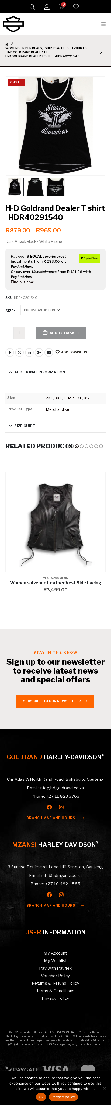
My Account (55, 953)
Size (9, 311)
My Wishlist (55, 960)
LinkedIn (29, 352)
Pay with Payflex (55, 968)
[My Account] (47, 7)
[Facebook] (49, 807)
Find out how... (23, 282)
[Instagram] (61, 807)
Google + (39, 352)
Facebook (9, 352)
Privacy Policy (55, 998)
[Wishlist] (76, 7)
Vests (48, 578)
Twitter (19, 352)
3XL (58, 398)
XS (86, 398)
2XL (49, 398)
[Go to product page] (55, 522)
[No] (104, 1088)
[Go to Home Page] (6, 44)
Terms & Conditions (55, 990)
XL (79, 398)
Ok (41, 1097)
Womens (61, 578)
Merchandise (58, 409)
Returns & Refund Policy (55, 983)
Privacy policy (63, 1097)
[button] (32, 7)
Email (48, 352)
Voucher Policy (55, 975)
